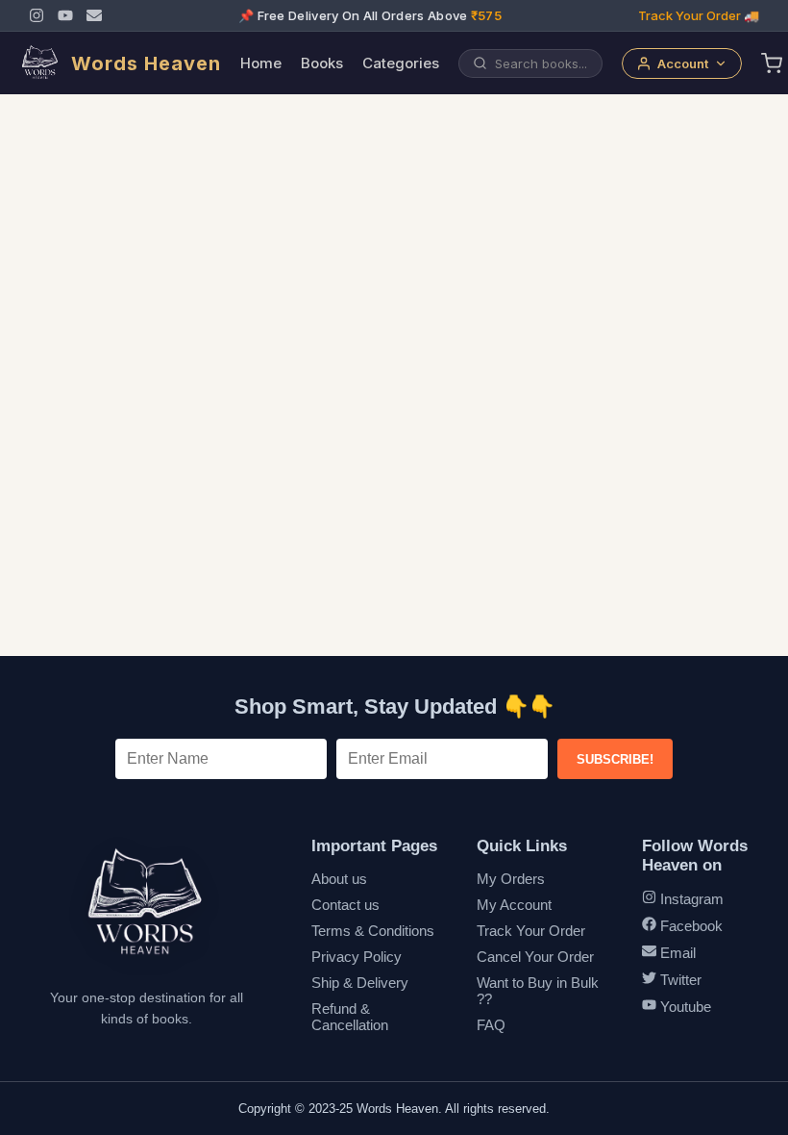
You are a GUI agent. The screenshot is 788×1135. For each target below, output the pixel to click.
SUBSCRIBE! (615, 759)
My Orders (511, 878)
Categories (400, 63)
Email (676, 953)
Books (322, 63)
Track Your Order (531, 930)
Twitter (679, 979)
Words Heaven (146, 63)
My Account (514, 904)
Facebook (689, 926)
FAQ (491, 1025)
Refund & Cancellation (349, 1016)
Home (261, 63)
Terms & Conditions (372, 930)
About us (339, 878)
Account (682, 63)
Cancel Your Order (535, 956)
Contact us (345, 904)
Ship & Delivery (359, 982)
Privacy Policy (356, 956)
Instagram (690, 899)
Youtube (683, 1006)
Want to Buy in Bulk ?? (538, 990)
